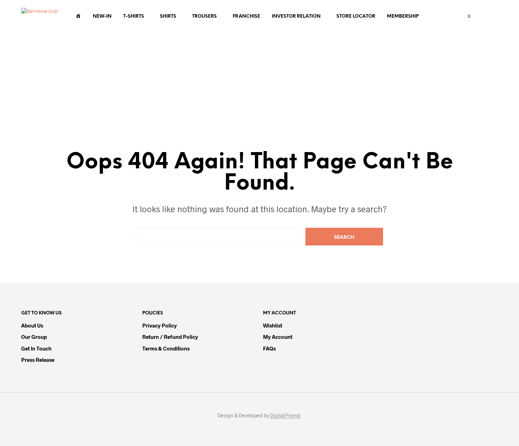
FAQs (269, 348)
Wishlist (272, 325)
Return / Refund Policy (170, 337)
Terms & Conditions (166, 348)
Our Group (34, 337)
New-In (102, 16)
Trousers (204, 16)
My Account (277, 337)
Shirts (168, 16)
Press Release (37, 360)
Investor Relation (296, 16)
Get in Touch (36, 348)
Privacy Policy (159, 325)
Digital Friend (285, 415)
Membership (403, 16)
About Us (32, 325)
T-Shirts (133, 16)
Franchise (246, 16)
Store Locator (355, 16)
